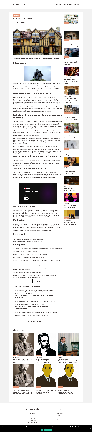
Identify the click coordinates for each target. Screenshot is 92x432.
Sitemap (59, 422)
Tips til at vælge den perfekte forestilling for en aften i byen (71, 100)
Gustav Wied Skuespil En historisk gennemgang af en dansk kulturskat (46, 392)
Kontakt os (76, 4)
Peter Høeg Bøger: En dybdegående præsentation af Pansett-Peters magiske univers (67, 361)
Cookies (69, 4)
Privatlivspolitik (48, 430)
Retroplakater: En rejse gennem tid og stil (70, 206)
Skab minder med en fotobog (70, 154)
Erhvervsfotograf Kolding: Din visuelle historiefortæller (69, 171)
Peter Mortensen (28, 18)
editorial (65, 75)
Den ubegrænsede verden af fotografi (69, 189)
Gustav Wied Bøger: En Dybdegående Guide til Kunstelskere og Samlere (65, 392)
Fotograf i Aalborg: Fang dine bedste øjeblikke (71, 137)
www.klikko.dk (34, 422)
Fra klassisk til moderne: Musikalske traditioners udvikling (71, 81)
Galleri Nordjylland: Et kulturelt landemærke (70, 223)
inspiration (66, 23)
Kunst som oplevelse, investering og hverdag (71, 45)
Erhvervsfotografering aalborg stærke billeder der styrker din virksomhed (71, 63)
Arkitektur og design (68, 113)
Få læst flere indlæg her (37, 321)
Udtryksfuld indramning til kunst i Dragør (71, 28)
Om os (64, 4)
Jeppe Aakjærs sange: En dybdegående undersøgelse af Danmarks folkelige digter (45, 361)
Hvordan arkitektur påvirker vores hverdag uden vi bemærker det (71, 119)
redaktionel (16, 15)
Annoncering (57, 4)
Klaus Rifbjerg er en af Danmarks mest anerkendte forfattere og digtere (23, 361)
